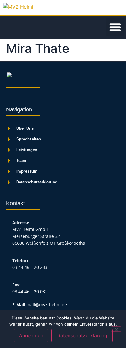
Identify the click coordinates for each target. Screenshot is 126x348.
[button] (115, 27)
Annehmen (31, 335)
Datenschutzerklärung (82, 335)
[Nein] (116, 329)
